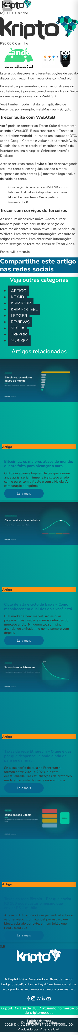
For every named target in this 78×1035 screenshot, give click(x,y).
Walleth (6, 234)
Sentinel (64, 229)
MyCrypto (64, 109)
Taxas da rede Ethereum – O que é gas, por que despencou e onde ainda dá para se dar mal (38, 756)
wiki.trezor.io (20, 252)
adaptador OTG (65, 136)
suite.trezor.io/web (62, 140)
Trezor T (23, 78)
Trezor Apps (65, 244)
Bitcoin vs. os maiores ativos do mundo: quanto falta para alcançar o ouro (38, 464)
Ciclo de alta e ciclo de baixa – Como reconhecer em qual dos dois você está (38, 606)
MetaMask (43, 109)
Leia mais (24, 493)
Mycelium (49, 229)
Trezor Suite (48, 126)
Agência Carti (50, 1029)
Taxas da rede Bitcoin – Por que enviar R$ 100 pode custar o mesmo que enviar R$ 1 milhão (37, 903)
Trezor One (43, 78)
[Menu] (7, 5)
